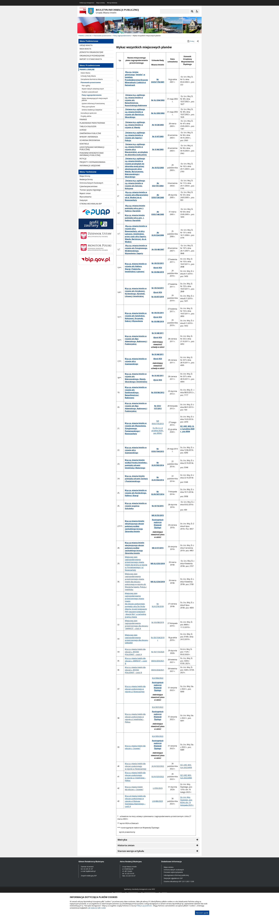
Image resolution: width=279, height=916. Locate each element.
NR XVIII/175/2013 (158, 422)
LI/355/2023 (157, 788)
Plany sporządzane (88, 107)
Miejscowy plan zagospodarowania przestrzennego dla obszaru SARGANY (136, 639)
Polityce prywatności (144, 906)
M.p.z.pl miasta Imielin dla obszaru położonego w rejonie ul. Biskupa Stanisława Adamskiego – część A (135, 801)
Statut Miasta (85, 73)
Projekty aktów (86, 116)
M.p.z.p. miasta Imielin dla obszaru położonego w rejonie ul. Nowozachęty (135, 689)
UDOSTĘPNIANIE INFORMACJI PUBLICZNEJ (92, 148)
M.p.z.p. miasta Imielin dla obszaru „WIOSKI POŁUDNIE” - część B (135, 670)
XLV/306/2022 (157, 678)
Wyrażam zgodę (202, 913)
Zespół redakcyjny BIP (89, 876)
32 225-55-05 (129, 873)
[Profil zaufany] (95, 228)
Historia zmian (126, 845)
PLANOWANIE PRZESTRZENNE (92, 123)
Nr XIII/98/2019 (157, 622)
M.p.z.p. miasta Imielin (134, 746)
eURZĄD (83, 130)
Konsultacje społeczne (89, 113)
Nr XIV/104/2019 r (157, 638)
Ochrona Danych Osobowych (91, 183)
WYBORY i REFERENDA (89, 137)
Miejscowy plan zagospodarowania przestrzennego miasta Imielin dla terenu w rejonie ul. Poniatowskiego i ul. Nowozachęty (136, 563)
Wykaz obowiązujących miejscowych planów (95, 99)
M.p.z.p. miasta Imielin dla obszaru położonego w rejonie (135, 717)
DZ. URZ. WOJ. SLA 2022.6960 (186, 776)
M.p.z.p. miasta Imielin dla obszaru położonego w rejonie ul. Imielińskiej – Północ (135, 776)
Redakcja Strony (86, 179)
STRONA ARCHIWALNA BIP (91, 204)
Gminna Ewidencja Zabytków (92, 110)
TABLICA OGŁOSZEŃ (88, 126)
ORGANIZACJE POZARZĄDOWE (92, 55)
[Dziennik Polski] (95, 240)
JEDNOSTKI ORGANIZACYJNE (91, 52)
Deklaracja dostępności (87, 2)
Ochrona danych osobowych (174, 870)
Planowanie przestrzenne (91, 82)
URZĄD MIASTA (86, 45)
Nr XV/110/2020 (157, 652)
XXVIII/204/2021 (157, 670)
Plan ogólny (86, 86)
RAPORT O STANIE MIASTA (91, 59)
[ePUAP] (95, 216)
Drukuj (192, 41)
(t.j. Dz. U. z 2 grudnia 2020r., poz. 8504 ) (157, 430)
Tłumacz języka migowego (90, 190)
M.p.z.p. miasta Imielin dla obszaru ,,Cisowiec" (134, 788)
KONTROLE (84, 144)
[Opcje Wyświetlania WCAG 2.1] (197, 11)
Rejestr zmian (85, 193)
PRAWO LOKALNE (87, 69)
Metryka (122, 839)
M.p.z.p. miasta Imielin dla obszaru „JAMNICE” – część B (136, 661)
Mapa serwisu (100, 2)
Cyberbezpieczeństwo (88, 186)
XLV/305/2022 (157, 736)
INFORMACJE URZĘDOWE (90, 165)
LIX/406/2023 (157, 801)
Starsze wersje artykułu (131, 851)
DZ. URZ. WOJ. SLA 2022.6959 (186, 766)
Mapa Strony (85, 176)
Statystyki (84, 200)
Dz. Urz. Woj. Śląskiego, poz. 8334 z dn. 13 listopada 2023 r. (187, 801)
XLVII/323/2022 (157, 776)
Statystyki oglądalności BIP (173, 878)
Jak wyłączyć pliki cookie (97, 908)
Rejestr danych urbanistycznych (93, 89)
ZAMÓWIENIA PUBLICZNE (90, 133)
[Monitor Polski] (95, 252)
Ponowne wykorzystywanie (173, 872)
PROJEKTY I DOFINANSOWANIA (92, 162)
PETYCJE (83, 159)
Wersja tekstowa (112, 2)
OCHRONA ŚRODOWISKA (90, 140)
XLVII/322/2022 (157, 766)
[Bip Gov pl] (95, 264)
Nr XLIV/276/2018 (158, 605)
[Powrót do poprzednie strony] (197, 41)
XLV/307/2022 (157, 707)
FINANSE (83, 119)
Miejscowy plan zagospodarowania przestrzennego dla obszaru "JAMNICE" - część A (136, 624)
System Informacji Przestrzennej (93, 103)
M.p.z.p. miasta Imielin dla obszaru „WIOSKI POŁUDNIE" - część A (135, 652)
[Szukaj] (192, 11)
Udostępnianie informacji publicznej (176, 875)
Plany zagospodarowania (91, 95)
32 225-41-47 (88, 869)
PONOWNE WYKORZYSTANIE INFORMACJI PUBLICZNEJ (92, 154)
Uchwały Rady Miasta (88, 76)
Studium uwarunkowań (90, 92)
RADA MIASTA (85, 49)
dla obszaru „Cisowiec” (135, 747)
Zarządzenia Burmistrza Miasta (92, 79)
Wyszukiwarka (85, 197)
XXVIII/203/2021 (157, 661)
